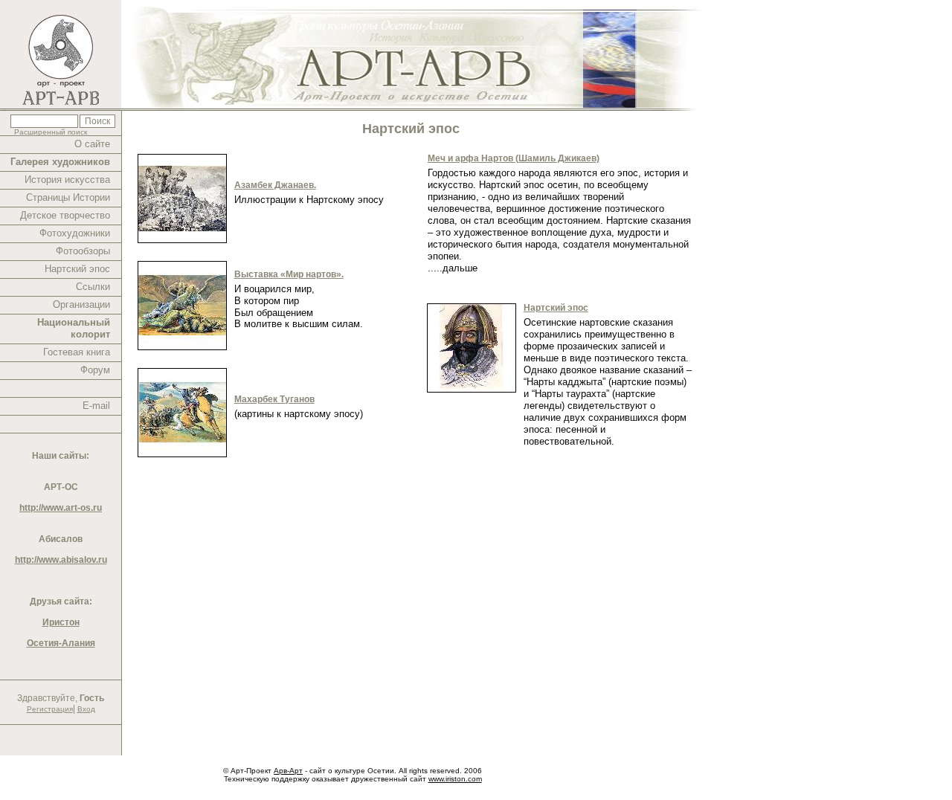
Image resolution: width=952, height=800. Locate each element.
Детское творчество (65, 215)
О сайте (92, 143)
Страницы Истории (68, 197)
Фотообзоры (83, 251)
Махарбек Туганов (274, 399)
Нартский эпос (77, 268)
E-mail (96, 405)
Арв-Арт (288, 771)
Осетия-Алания (61, 643)
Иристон (61, 622)
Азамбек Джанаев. (275, 185)
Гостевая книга (76, 352)
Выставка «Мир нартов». (289, 274)
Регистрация (50, 709)
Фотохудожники (74, 233)
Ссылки (93, 286)
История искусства (67, 179)
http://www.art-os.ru (60, 508)
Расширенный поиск (50, 132)
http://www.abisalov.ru (61, 560)
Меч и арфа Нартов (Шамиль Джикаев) (513, 158)
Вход (86, 709)
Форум (95, 369)
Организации (81, 304)
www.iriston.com (455, 779)
